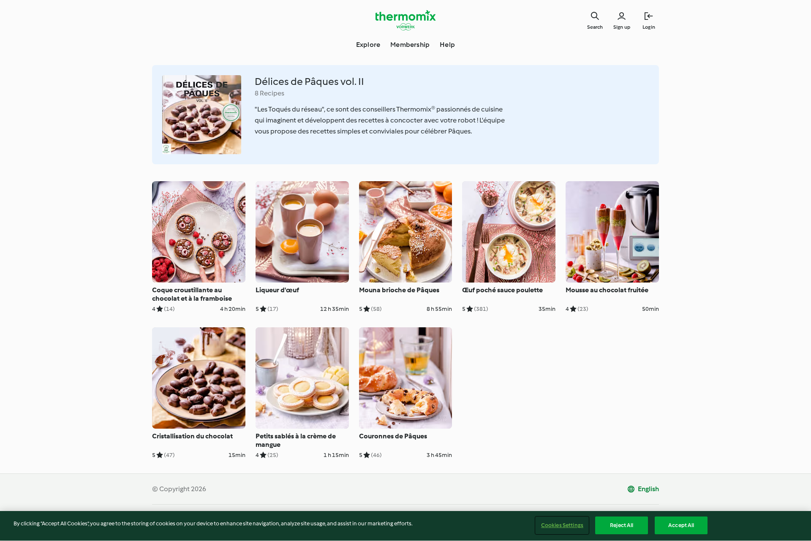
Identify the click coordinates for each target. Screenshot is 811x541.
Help (447, 45)
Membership (410, 45)
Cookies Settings (562, 525)
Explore (368, 45)
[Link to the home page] (405, 20)
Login (648, 27)
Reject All (621, 525)
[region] (405, 526)
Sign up (621, 27)
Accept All (681, 525)
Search (595, 27)
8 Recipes (269, 93)
